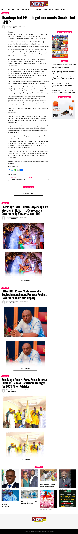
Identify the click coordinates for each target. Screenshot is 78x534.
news (13, 9)
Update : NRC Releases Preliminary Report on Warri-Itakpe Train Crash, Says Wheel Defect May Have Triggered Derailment (64, 66)
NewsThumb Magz (12, 27)
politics (57, 9)
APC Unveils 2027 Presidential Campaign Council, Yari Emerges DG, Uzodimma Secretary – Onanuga (63, 85)
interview (38, 9)
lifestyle (45, 9)
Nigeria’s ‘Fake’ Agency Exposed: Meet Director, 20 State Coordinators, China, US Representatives (63, 78)
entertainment (25, 9)
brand (18, 9)
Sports (69, 9)
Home (8, 9)
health (32, 9)
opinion (51, 9)
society (63, 9)
